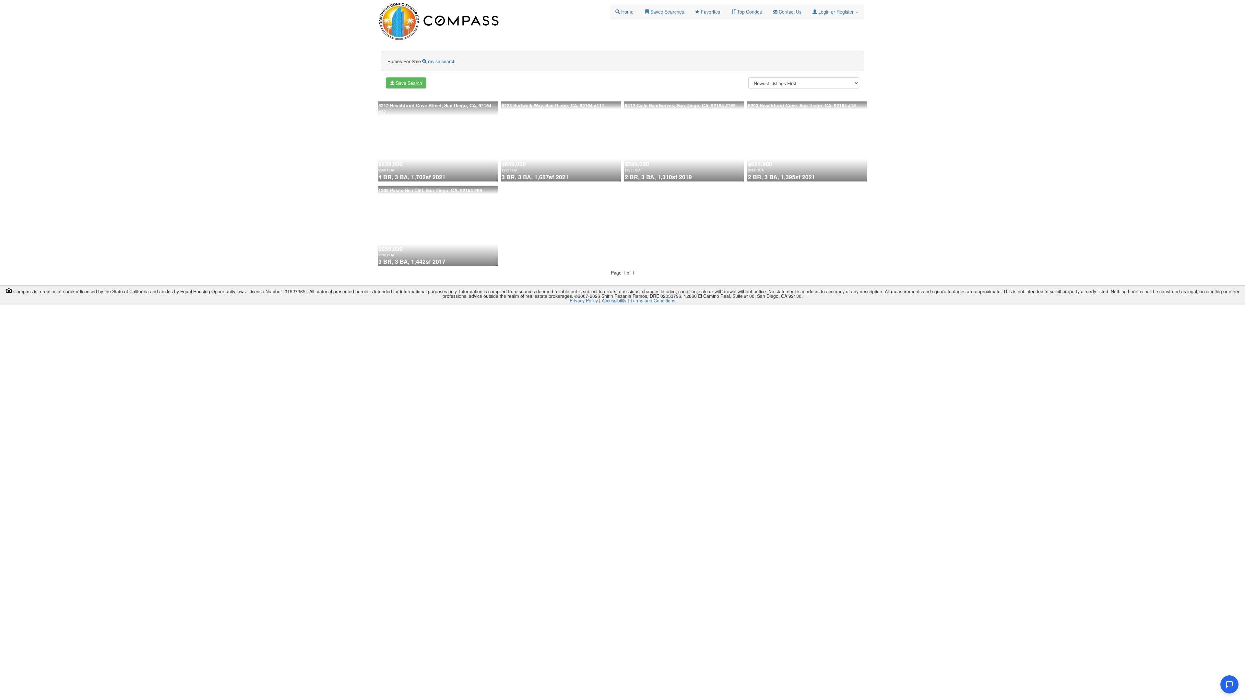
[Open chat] (1229, 684)
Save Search (408, 83)
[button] (835, 11)
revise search (442, 61)
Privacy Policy (584, 300)
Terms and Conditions (652, 300)
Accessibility (614, 300)
